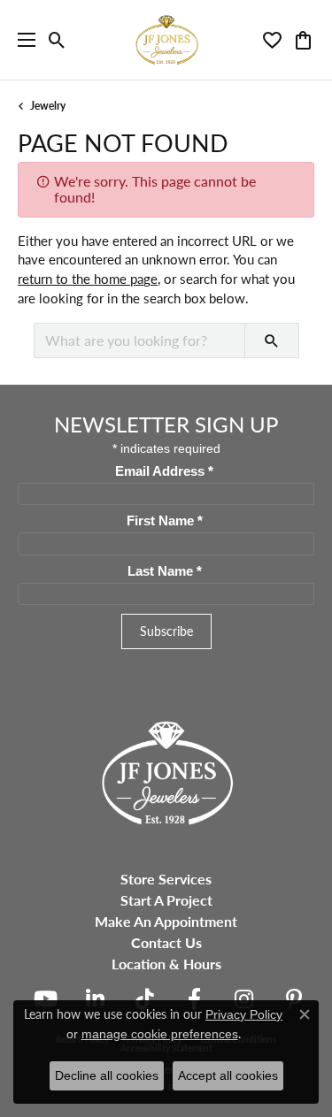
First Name (165, 521)
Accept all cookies (228, 1075)
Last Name (164, 571)
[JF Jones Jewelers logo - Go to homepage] (166, 39)
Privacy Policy (243, 1014)
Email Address (164, 471)
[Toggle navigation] (22, 39)
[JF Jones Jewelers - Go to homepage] (166, 771)
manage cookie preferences (159, 1034)
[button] (57, 39)
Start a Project (166, 900)
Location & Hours (166, 963)
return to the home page (88, 278)
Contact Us (166, 942)
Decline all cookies (106, 1075)
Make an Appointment (166, 921)
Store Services (166, 878)
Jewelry (48, 105)
